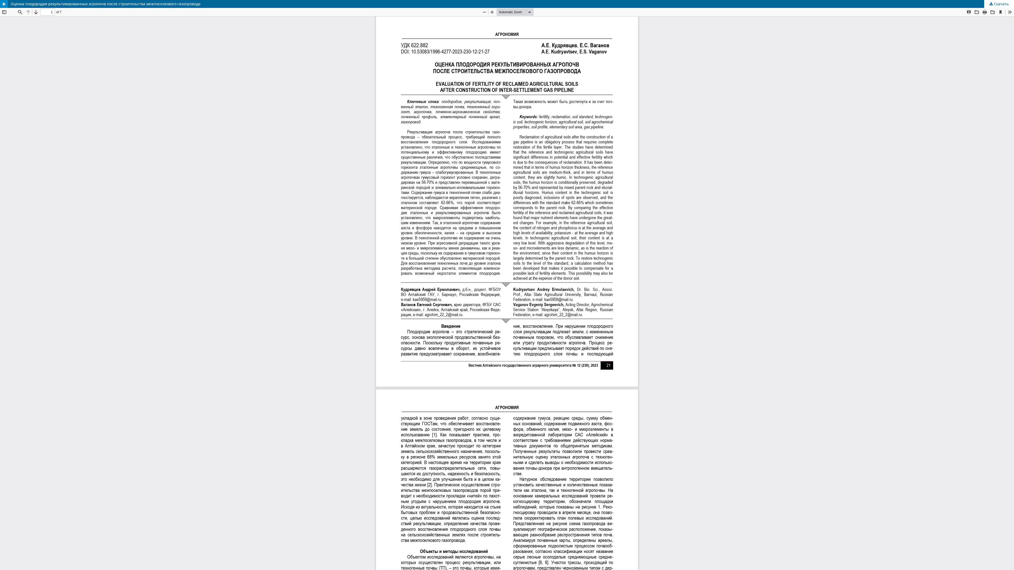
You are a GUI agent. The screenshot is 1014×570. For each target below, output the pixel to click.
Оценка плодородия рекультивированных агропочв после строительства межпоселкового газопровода (105, 3)
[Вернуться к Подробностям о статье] (4, 4)
